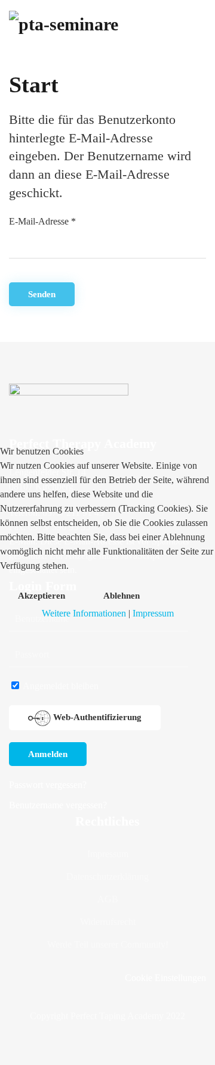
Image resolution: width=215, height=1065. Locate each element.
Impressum (153, 613)
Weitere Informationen (84, 613)
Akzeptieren (41, 595)
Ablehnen (121, 595)
